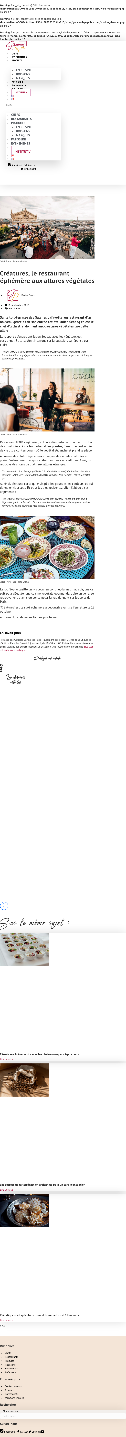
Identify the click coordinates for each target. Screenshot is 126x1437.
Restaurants (15, 308)
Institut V (21, 92)
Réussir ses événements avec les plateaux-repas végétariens (15, 786)
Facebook (7, 650)
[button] (33, 105)
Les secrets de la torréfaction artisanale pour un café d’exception (15, 857)
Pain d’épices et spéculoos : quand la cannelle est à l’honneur (15, 928)
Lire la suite (6, 1059)
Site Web (89, 646)
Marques (23, 78)
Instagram (21, 650)
